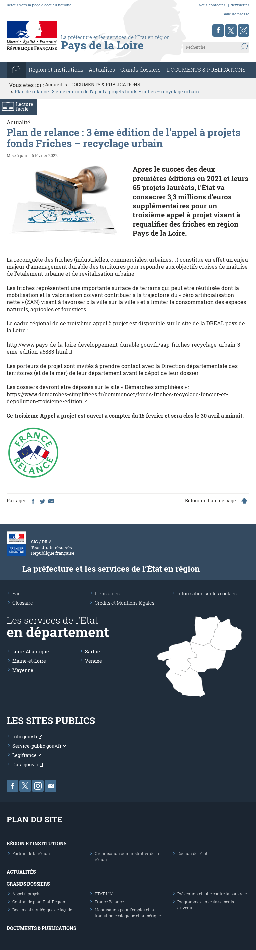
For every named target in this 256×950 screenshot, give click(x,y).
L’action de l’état (192, 853)
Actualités (102, 69)
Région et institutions (36, 843)
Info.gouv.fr (25, 736)
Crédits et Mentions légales (124, 603)
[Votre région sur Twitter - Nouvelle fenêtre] (231, 30)
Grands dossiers (140, 69)
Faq (16, 593)
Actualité (18, 122)
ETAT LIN (104, 893)
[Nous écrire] (50, 786)
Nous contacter (212, 4)
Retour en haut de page (210, 501)
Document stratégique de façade (42, 909)
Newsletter (239, 4)
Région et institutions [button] (56, 69)
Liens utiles (107, 593)
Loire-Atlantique (30, 651)
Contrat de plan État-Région (38, 901)
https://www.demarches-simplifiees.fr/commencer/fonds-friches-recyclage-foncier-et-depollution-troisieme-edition (117, 398)
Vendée (93, 661)
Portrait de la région (31, 853)
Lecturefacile (24, 106)
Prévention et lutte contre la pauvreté (212, 893)
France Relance (109, 901)
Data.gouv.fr (26, 764)
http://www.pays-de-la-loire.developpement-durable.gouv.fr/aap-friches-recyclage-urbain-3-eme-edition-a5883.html (124, 348)
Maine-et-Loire (29, 661)
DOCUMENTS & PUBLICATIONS (206, 69)
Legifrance (25, 755)
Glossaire (22, 603)
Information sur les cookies (207, 593)
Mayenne (22, 670)
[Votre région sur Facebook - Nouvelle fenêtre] (218, 30)
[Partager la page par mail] (51, 500)
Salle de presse (236, 13)
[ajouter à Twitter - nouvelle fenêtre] (42, 500)
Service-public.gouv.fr (37, 746)
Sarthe (92, 651)
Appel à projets (26, 893)
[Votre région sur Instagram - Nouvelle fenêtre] (243, 30)
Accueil (53, 85)
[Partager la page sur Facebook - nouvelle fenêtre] (33, 500)
